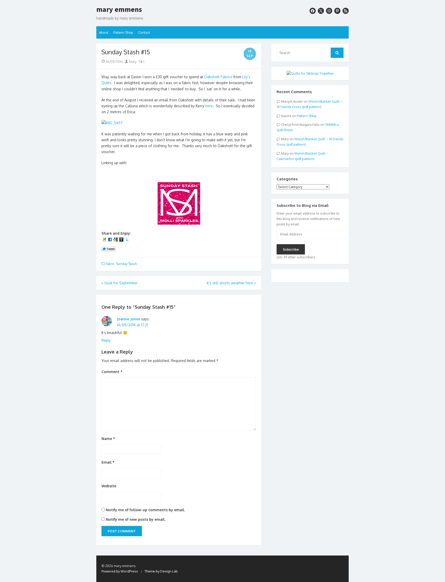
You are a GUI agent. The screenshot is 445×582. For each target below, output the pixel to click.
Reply (106, 340)
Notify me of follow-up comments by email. (145, 510)
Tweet (108, 249)
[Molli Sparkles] (179, 223)
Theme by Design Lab (161, 571)
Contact (144, 32)
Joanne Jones (128, 319)
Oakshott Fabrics (218, 77)
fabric (110, 264)
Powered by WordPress (119, 571)
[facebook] (313, 11)
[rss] (346, 11)
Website (108, 486)
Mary (132, 61)
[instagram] (329, 11)
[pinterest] (337, 11)
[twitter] (321, 11)
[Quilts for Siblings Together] (310, 73)
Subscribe (291, 249)
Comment (112, 371)
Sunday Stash (126, 264)
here (209, 106)
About (103, 32)
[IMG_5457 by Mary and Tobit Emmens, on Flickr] (112, 123)
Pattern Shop (123, 32)
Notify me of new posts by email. (135, 519)
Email (108, 462)
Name (108, 438)
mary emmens (119, 9)
